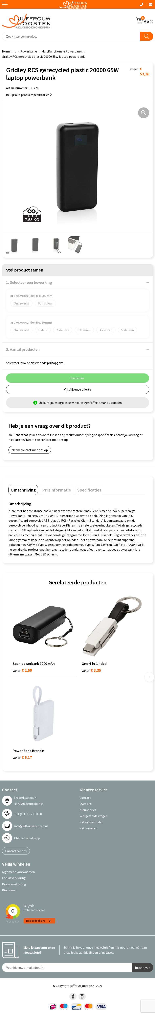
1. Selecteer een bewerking (29, 282)
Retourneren (88, 828)
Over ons (86, 804)
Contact (85, 798)
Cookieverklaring (14, 878)
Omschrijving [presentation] (23, 490)
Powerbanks (29, 51)
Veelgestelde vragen (94, 816)
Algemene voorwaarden (18, 872)
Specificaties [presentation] (89, 490)
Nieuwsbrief (88, 810)
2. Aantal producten (23, 349)
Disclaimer (9, 890)
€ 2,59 (22, 670)
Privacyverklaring (14, 884)
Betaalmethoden (91, 822)
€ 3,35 (91, 670)
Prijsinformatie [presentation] (56, 490)
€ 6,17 (22, 757)
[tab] (23, 490)
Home (6, 51)
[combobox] (71, 36)
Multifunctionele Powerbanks (62, 51)
